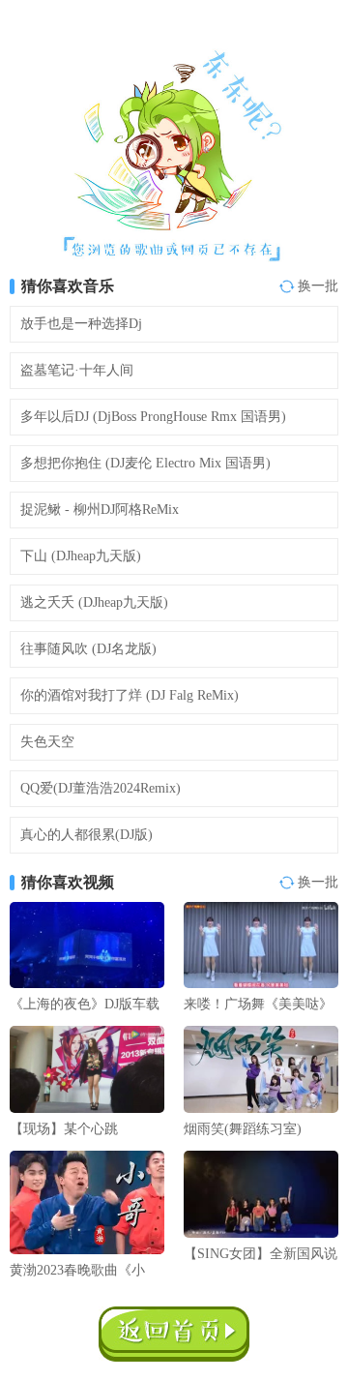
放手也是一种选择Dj (81, 323)
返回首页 (174, 1334)
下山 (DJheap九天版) (80, 556)
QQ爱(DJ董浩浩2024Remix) (100, 788)
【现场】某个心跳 (64, 1129)
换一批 (318, 286)
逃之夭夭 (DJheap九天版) (94, 602)
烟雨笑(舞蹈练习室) (243, 1129)
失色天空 (47, 742)
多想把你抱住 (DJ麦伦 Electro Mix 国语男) (145, 463)
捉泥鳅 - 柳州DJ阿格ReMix (99, 509)
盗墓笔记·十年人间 (76, 370)
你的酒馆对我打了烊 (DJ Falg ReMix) (129, 695)
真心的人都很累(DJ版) (86, 834)
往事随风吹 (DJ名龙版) (88, 649)
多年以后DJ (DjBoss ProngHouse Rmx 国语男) (153, 416)
